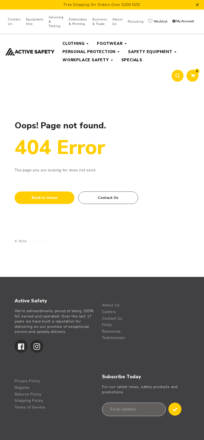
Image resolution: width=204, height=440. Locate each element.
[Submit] (174, 409)
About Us (111, 305)
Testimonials (113, 337)
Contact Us (14, 21)
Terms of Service (30, 407)
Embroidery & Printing (78, 21)
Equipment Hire (34, 21)
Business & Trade (99, 21)
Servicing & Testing (56, 21)
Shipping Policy (29, 400)
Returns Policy (28, 394)
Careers (109, 311)
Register (22, 387)
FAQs (107, 324)
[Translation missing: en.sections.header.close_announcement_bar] (197, 4)
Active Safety (38, 241)
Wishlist (160, 21)
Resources (111, 331)
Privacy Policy (27, 381)
